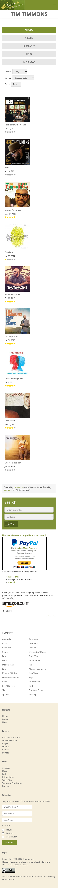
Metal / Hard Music (37, 669)
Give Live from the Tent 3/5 (10, 470)
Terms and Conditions (12, 783)
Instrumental (8, 664)
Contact (5, 749)
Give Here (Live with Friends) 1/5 (6, 132)
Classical (32, 647)
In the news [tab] (29, 62)
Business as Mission (11, 737)
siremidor (18, 487)
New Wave (33, 673)
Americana (33, 639)
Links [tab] (29, 54)
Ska (3, 690)
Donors (5, 786)
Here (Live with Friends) (15, 124)
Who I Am (9, 252)
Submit (5, 746)
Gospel (5, 660)
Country (6, 652)
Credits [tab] (29, 38)
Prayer (5, 743)
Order (7, 84)
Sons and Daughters (14, 378)
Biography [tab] (29, 46)
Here (7, 167)
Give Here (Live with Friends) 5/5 (15, 132)
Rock (31, 686)
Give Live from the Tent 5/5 (15, 470)
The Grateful (10, 420)
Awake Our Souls (12, 294)
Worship (32, 694)
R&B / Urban (34, 681)
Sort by (8, 78)
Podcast (9, 833)
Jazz (30, 664)
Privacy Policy (8, 777)
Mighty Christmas (13, 210)
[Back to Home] (12, 5)
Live (4, 669)
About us (6, 768)
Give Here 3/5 (10, 175)
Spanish (5, 694)
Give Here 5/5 (15, 175)
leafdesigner (13, 576)
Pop (31, 677)
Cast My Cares (11, 336)
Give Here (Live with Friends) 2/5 (8, 132)
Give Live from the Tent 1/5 (6, 470)
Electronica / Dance (37, 652)
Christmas (6, 647)
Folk (4, 656)
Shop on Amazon (9, 740)
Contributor (11, 836)
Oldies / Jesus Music (10, 677)
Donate (5, 752)
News (4, 722)
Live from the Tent (13, 462)
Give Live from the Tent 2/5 (8, 470)
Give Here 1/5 (6, 175)
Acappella (6, 639)
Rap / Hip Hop (8, 686)
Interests (6, 825)
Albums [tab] (29, 30)
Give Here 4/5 (12, 175)
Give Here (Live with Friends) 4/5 (12, 132)
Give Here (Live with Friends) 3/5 (10, 132)
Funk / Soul (34, 656)
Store (4, 771)
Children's (33, 643)
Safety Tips (7, 780)
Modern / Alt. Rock (10, 673)
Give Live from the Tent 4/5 (12, 470)
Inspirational (34, 660)
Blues (4, 643)
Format (8, 71)
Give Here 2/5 (8, 175)
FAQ (4, 774)
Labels (5, 719)
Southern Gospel (36, 690)
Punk (4, 681)
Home (5, 716)
